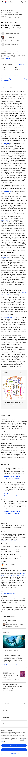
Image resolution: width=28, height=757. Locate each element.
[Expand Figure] (24, 372)
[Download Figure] (20, 372)
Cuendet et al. (7, 191)
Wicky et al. (4, 257)
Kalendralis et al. (8, 317)
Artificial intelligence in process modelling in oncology (14, 79)
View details (22, 64)
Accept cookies (14, 745)
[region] (14, 742)
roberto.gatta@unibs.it (8, 593)
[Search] (22, 2)
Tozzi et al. (6, 143)
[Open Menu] (2, 2)
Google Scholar (15, 476)
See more (7, 58)
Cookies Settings (14, 753)
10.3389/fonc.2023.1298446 (9, 541)
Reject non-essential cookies (14, 750)
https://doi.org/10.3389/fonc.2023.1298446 (10, 17)
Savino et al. (4, 220)
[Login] (26, 2)
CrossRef (6, 476)
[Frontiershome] (9, 2)
